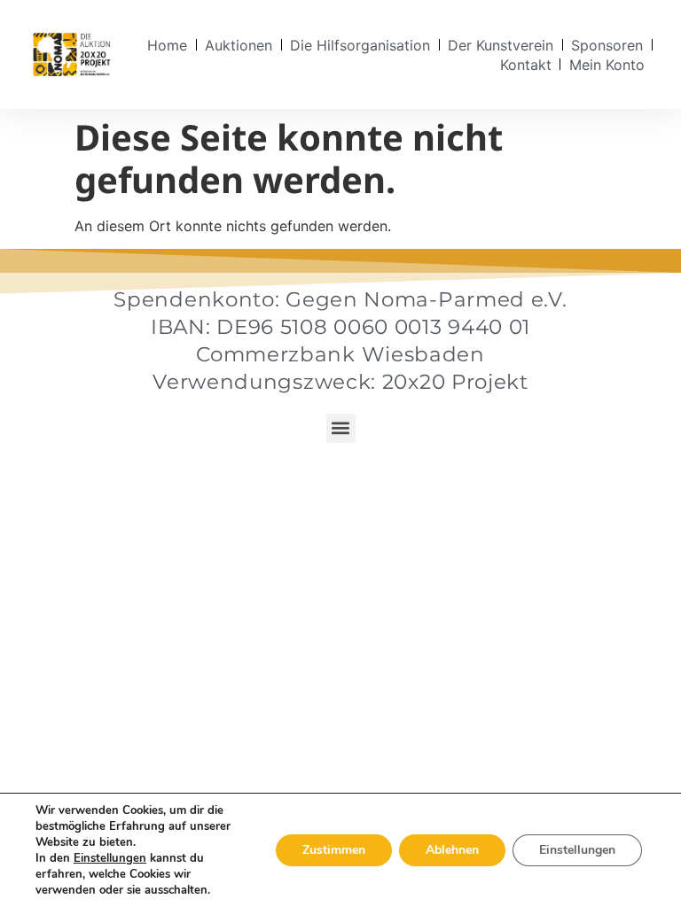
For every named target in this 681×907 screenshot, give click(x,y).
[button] (341, 428)
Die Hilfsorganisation (360, 45)
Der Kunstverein (500, 45)
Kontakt (526, 65)
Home (167, 45)
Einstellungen (110, 858)
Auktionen (238, 45)
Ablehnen (452, 849)
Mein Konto (607, 65)
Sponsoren (607, 45)
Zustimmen (333, 849)
